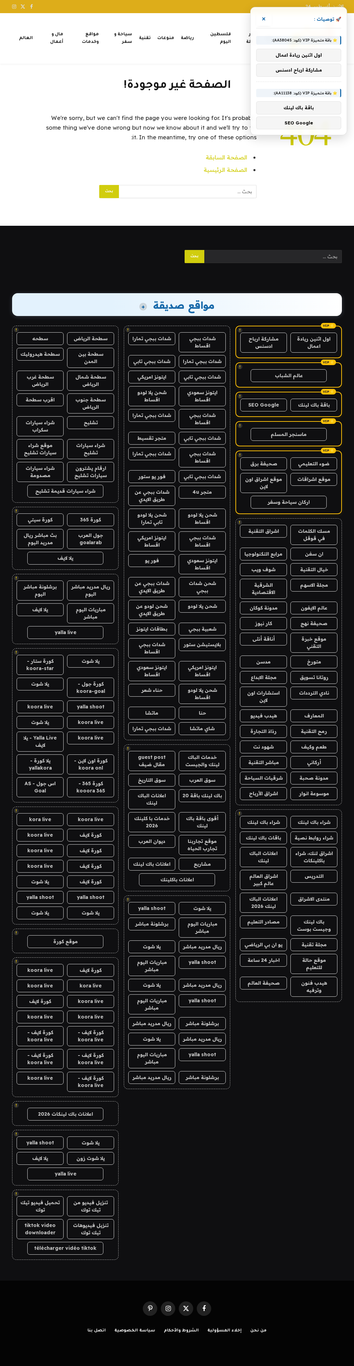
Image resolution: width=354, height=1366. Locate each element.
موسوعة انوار (314, 793)
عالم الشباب (289, 375)
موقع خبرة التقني (313, 642)
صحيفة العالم (264, 983)
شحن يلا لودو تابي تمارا (152, 518)
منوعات (165, 38)
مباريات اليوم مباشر (202, 927)
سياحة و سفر (123, 38)
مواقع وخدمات (90, 38)
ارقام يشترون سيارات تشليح (90, 471)
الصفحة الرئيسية (225, 169)
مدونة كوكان (264, 608)
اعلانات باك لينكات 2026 (65, 1114)
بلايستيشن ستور (202, 644)
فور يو (152, 560)
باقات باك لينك (263, 838)
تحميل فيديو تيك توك (40, 1206)
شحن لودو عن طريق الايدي (152, 609)
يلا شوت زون (90, 1158)
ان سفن (314, 554)
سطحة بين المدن (90, 357)
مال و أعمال (56, 38)
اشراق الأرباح (263, 793)
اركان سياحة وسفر (289, 502)
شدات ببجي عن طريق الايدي (151, 495)
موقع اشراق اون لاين (263, 483)
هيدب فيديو (263, 716)
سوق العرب (202, 780)
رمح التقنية (314, 731)
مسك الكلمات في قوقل (314, 534)
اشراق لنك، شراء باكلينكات (314, 857)
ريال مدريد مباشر (202, 947)
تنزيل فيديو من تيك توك (90, 1206)
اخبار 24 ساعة (264, 960)
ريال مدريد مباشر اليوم (90, 590)
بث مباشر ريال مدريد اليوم (40, 539)
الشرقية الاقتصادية (263, 588)
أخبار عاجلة (252, 38)
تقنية (145, 38)
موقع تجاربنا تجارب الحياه (202, 845)
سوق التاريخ (152, 780)
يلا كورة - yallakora (40, 764)
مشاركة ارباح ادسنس (264, 342)
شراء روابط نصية (314, 838)
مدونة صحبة (313, 778)
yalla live (65, 632)
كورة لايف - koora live (91, 1036)
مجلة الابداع (264, 677)
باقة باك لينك (314, 405)
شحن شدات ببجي (202, 587)
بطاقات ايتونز (151, 629)
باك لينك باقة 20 (202, 795)
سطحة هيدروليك (40, 354)
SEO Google (263, 405)
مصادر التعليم (263, 922)
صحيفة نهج (313, 623)
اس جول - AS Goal (40, 787)
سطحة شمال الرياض (90, 380)
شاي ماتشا (202, 728)
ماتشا (151, 713)
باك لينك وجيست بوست (314, 925)
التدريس (314, 876)
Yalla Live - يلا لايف (40, 741)
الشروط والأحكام (181, 1331)
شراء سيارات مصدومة (40, 471)
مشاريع (202, 864)
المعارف (314, 716)
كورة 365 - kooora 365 (90, 787)
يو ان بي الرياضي (263, 944)
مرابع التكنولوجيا (263, 554)
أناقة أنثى (263, 639)
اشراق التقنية (263, 531)
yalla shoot (152, 908)
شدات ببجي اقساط (202, 342)
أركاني (314, 762)
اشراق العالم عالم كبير (263, 879)
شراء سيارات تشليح (90, 449)
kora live (40, 819)
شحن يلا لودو (202, 606)
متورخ (314, 662)
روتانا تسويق (314, 677)
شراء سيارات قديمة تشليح (65, 491)
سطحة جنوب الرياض (90, 403)
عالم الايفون (314, 608)
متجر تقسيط (151, 438)
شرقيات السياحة (263, 778)
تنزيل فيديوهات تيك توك (91, 1229)
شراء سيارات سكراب (40, 426)
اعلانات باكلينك (177, 879)
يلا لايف (65, 558)
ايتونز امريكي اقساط (151, 541)
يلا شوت (202, 908)
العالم (26, 38)
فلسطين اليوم (220, 38)
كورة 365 (90, 520)
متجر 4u (202, 492)
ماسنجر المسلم (289, 434)
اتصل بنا (96, 1331)
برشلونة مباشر (151, 924)
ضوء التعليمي (313, 464)
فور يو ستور (152, 476)
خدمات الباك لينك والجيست (202, 761)
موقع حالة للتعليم (314, 963)
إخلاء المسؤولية (224, 1331)
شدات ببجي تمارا (151, 338)
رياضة (187, 38)
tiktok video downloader (40, 1229)
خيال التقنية (314, 569)
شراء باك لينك (314, 822)
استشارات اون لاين (263, 696)
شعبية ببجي (202, 629)
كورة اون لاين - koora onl (91, 764)
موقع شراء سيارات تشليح (40, 449)
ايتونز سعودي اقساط (202, 396)
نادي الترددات (314, 693)
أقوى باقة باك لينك (202, 822)
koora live (40, 707)
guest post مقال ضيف (152, 761)
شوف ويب (263, 569)
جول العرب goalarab (90, 539)
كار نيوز (263, 623)
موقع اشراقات (313, 479)
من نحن (258, 1331)
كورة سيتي (40, 520)
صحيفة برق (263, 464)
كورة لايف (91, 835)
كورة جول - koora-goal (90, 687)
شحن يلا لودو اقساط (152, 396)
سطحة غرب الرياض (40, 380)
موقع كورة (65, 941)
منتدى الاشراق (314, 899)
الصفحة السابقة (226, 157)
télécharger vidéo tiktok (65, 1248)
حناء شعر (151, 690)
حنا (202, 713)
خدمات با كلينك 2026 (152, 822)
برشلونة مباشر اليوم (40, 590)
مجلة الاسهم (314, 585)
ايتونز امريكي (151, 377)
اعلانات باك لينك (151, 864)
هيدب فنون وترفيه (314, 986)
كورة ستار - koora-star (40, 664)
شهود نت (263, 747)
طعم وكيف (314, 747)
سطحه (40, 338)
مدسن (263, 662)
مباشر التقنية (263, 762)
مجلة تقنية (314, 944)
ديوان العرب (151, 841)
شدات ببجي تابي (151, 361)
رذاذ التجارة (263, 731)
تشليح (91, 422)
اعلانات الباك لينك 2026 (263, 902)
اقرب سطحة (40, 400)
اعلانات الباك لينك (263, 857)
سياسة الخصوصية (134, 1331)
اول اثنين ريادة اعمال (313, 342)
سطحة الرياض (91, 338)
